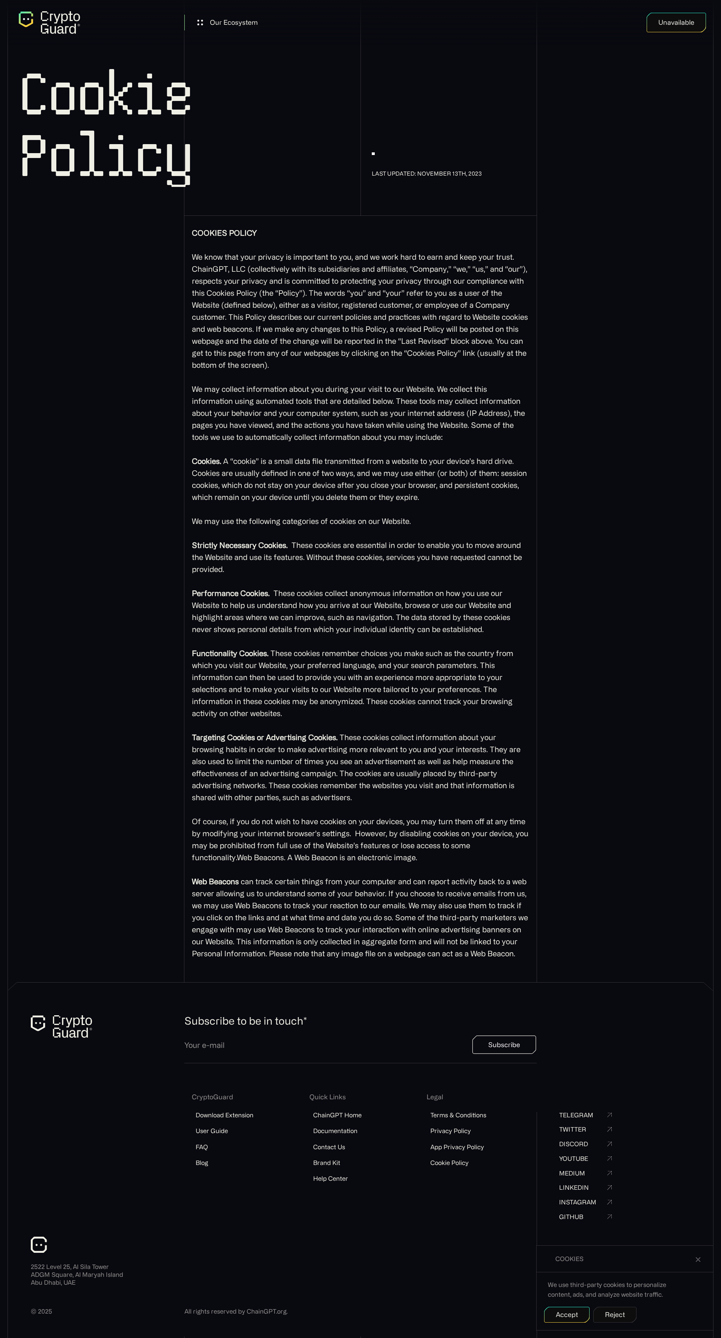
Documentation (335, 1130)
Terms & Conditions (458, 1114)
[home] (49, 22)
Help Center (330, 1178)
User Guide (212, 1130)
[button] (227, 22)
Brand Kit (326, 1162)
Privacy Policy (450, 1130)
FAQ (202, 1146)
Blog (202, 1162)
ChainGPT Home (337, 1114)
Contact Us (329, 1146)
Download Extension (224, 1114)
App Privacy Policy (457, 1146)
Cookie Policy (449, 1162)
